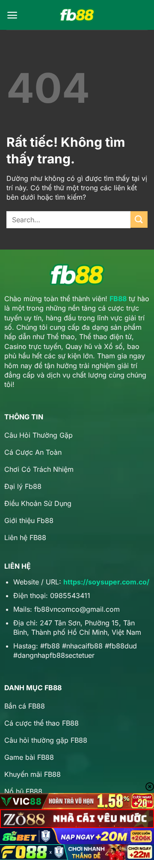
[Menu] (12, 15)
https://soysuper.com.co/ (106, 582)
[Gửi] (139, 219)
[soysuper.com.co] (77, 15)
